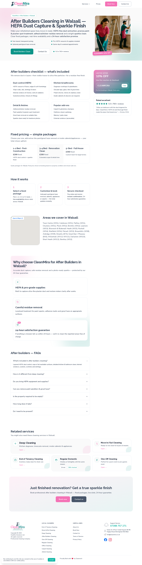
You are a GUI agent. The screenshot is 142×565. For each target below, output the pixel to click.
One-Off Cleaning (47, 539)
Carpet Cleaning (47, 549)
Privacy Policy (77, 539)
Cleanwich (79, 558)
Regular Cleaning (47, 543)
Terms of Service (78, 536)
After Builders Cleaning (49, 536)
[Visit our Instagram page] (110, 539)
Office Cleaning (46, 546)
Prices (98, 4)
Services (85, 4)
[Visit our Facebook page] (105, 539)
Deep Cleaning (46, 533)
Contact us (79, 499)
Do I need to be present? (50, 411)
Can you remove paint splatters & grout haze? (50, 389)
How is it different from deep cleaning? (50, 374)
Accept (51, 560)
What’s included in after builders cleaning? (50, 361)
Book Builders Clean (22, 51)
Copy (124, 86)
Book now (63, 499)
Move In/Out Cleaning (48, 530)
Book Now (111, 4)
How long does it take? (50, 404)
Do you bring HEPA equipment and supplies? (50, 381)
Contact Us (125, 4)
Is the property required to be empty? (50, 396)
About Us (76, 527)
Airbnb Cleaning (47, 552)
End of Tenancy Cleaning (49, 527)
